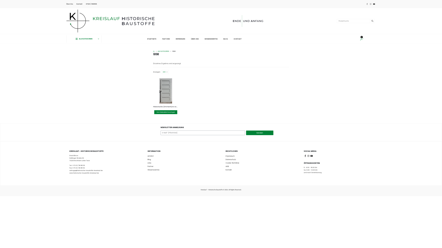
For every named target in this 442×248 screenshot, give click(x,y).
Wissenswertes (153, 170)
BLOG (225, 39)
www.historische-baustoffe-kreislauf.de (84, 173)
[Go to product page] (165, 91)
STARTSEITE (151, 39)
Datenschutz (231, 159)
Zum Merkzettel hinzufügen (166, 112)
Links (149, 163)
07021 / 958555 (91, 4)
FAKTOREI (166, 39)
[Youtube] (374, 4)
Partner (150, 166)
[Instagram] (370, 4)
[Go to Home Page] (153, 51)
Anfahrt (151, 156)
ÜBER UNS (195, 39)
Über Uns (69, 4)
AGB (227, 166)
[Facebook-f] (367, 4)
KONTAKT (238, 39)
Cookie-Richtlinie (232, 163)
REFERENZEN (180, 39)
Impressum (230, 156)
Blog (149, 159)
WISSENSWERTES (211, 39)
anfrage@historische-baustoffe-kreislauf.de (86, 170)
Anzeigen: (157, 72)
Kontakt (79, 4)
